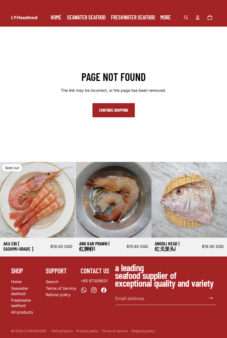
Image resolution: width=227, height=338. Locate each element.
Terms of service (115, 331)
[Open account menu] (198, 17)
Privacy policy (87, 331)
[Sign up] (211, 298)
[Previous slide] (8, 200)
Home (16, 281)
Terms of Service (61, 288)
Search (52, 281)
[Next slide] (67, 200)
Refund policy (58, 294)
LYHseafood (35, 331)
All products (22, 312)
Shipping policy (143, 331)
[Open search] (186, 17)
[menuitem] (166, 17)
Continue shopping (113, 110)
